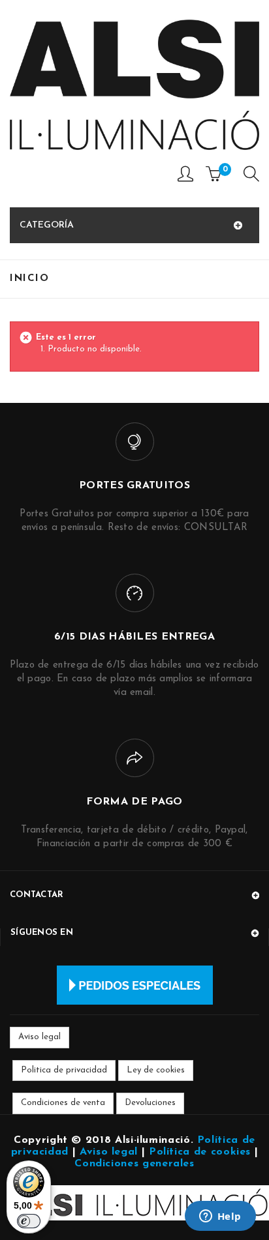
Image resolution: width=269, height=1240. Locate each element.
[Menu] (251, 177)
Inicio (29, 279)
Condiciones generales (134, 1164)
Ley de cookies (156, 1070)
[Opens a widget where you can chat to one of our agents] (220, 1217)
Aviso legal (39, 1037)
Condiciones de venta (63, 1103)
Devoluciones (150, 1103)
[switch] (28, 1221)
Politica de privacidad (64, 1070)
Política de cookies (200, 1152)
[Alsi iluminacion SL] (134, 85)
